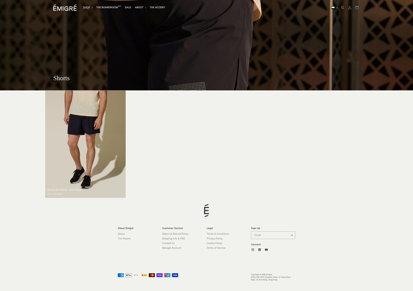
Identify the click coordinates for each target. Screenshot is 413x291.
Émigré (269, 274)
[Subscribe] (291, 235)
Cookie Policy (214, 243)
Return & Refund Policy (175, 233)
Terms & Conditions (218, 233)
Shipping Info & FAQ (173, 238)
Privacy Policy (215, 238)
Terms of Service (216, 247)
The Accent (124, 238)
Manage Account (171, 247)
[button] (87, 7)
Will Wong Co (266, 284)
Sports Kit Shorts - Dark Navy (64, 189)
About (121, 233)
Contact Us (168, 243)
